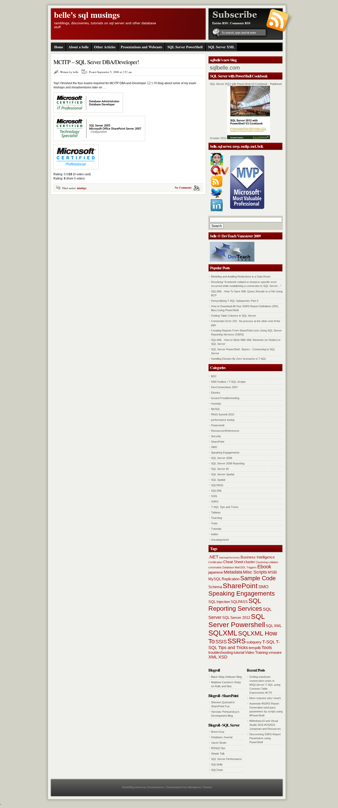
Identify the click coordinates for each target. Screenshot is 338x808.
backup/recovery (229, 557)
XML (212, 657)
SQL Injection (219, 602)
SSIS (214, 496)
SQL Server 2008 (221, 457)
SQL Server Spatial (222, 474)
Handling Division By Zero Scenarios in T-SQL (238, 358)
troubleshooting (220, 652)
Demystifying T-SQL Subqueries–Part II (234, 300)
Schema (215, 587)
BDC (214, 376)
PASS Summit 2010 (222, 414)
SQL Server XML (221, 47)
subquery (254, 642)
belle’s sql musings (87, 14)
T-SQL (268, 641)
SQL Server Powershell (236, 620)
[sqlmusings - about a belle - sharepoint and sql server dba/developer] (217, 164)
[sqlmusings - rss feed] (216, 186)
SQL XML (274, 626)
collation (273, 562)
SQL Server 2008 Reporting (227, 463)
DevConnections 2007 (224, 387)
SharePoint (217, 441)
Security (216, 436)
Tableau (215, 512)
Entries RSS (220, 23)
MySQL (215, 408)
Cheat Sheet (233, 562)
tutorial (239, 652)
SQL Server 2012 (236, 617)
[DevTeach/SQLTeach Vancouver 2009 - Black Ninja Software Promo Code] (232, 260)
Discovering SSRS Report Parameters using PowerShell (265, 738)
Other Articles (104, 47)
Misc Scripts (255, 572)
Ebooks (215, 392)
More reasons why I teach (265, 698)
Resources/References (225, 430)
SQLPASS (217, 485)
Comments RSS (240, 23)
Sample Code (258, 578)
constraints (215, 567)
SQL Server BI (220, 468)
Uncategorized (220, 539)
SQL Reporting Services (235, 604)
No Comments (183, 188)
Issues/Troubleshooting (225, 398)
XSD (222, 657)
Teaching (216, 517)
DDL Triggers (248, 567)
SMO (214, 447)
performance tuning (222, 419)
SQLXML (216, 490)
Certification (215, 562)
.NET (213, 557)
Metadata (233, 572)
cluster (249, 562)
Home (58, 47)
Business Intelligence (258, 557)
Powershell (217, 425)
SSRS (214, 501)
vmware (275, 652)
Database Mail (231, 567)
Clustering (262, 562)
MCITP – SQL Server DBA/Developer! (96, 62)
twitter (214, 534)
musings (81, 188)
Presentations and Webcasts (141, 47)
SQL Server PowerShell (185, 47)
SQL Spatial (218, 479)
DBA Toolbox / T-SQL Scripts (228, 381)
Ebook (264, 566)
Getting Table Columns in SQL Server (233, 315)
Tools (214, 523)
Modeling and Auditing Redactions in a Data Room (240, 276)
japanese (215, 572)
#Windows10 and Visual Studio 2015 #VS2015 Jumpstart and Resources (265, 724)
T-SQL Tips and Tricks (225, 506)
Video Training (256, 652)
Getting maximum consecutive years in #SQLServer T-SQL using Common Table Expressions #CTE (264, 684)
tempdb (255, 648)
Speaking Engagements (225, 452)
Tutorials (216, 528)
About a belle (79, 47)
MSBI (272, 572)
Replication (231, 579)
